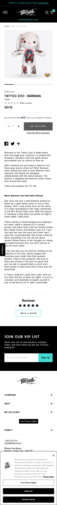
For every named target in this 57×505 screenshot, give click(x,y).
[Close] (53, 455)
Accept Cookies (28, 499)
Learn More (43, 3)
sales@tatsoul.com (12, 443)
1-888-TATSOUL (11, 441)
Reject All (28, 491)
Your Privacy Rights (28, 421)
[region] (28, 478)
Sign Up (45, 358)
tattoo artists (44, 179)
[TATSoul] (26, 12)
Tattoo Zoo (9, 92)
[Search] (46, 12)
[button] (9, 84)
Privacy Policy (48, 477)
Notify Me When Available (38, 133)
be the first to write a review (28, 313)
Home (6, 26)
